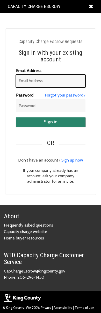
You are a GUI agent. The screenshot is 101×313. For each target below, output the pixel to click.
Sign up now (72, 160)
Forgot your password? (65, 95)
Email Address (28, 70)
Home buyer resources (24, 238)
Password (24, 95)
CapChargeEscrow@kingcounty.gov (34, 271)
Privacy (46, 308)
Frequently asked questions (28, 225)
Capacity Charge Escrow (34, 8)
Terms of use (84, 308)
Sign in (50, 122)
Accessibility (63, 308)
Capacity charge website (25, 231)
